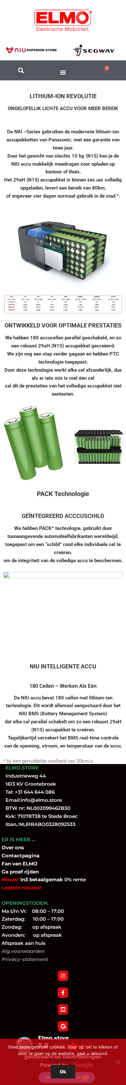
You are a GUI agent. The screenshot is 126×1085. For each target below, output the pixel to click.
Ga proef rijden (20, 872)
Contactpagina (20, 855)
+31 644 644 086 (35, 792)
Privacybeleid (63, 1059)
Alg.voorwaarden (23, 951)
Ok (63, 1071)
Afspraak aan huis (24, 943)
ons (19, 847)
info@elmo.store (41, 800)
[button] (21, 70)
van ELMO (24, 864)
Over (8, 847)
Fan (6, 864)
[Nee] (118, 1062)
